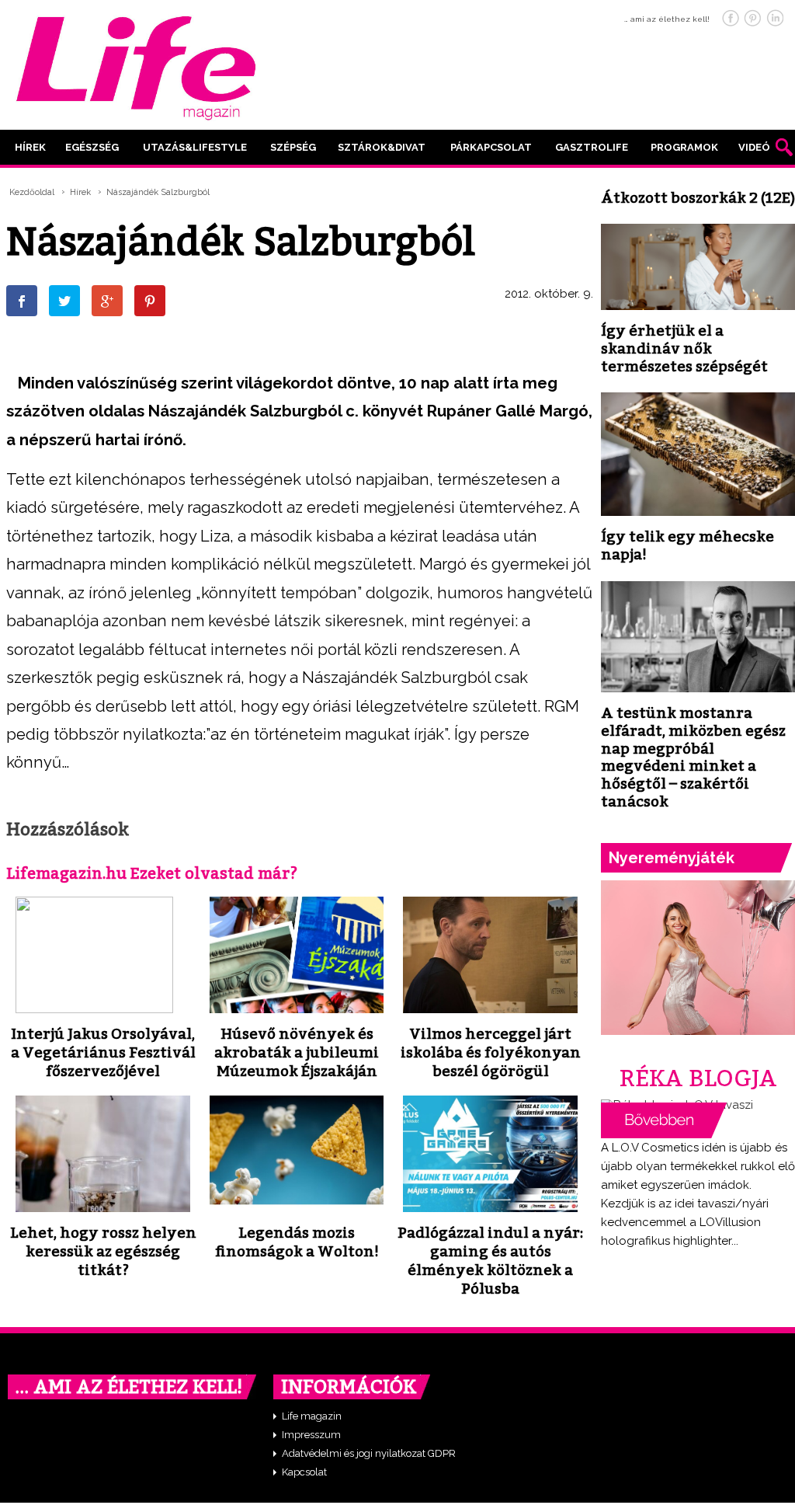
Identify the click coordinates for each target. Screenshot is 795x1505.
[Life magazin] (136, 65)
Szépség (293, 147)
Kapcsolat (304, 1472)
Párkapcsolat (491, 147)
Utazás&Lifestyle (195, 147)
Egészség (92, 147)
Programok (684, 147)
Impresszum (311, 1435)
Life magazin (312, 1416)
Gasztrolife (591, 147)
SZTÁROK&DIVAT (381, 147)
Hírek (30, 147)
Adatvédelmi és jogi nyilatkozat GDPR (369, 1453)
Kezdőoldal (31, 192)
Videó (754, 147)
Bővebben (664, 1120)
